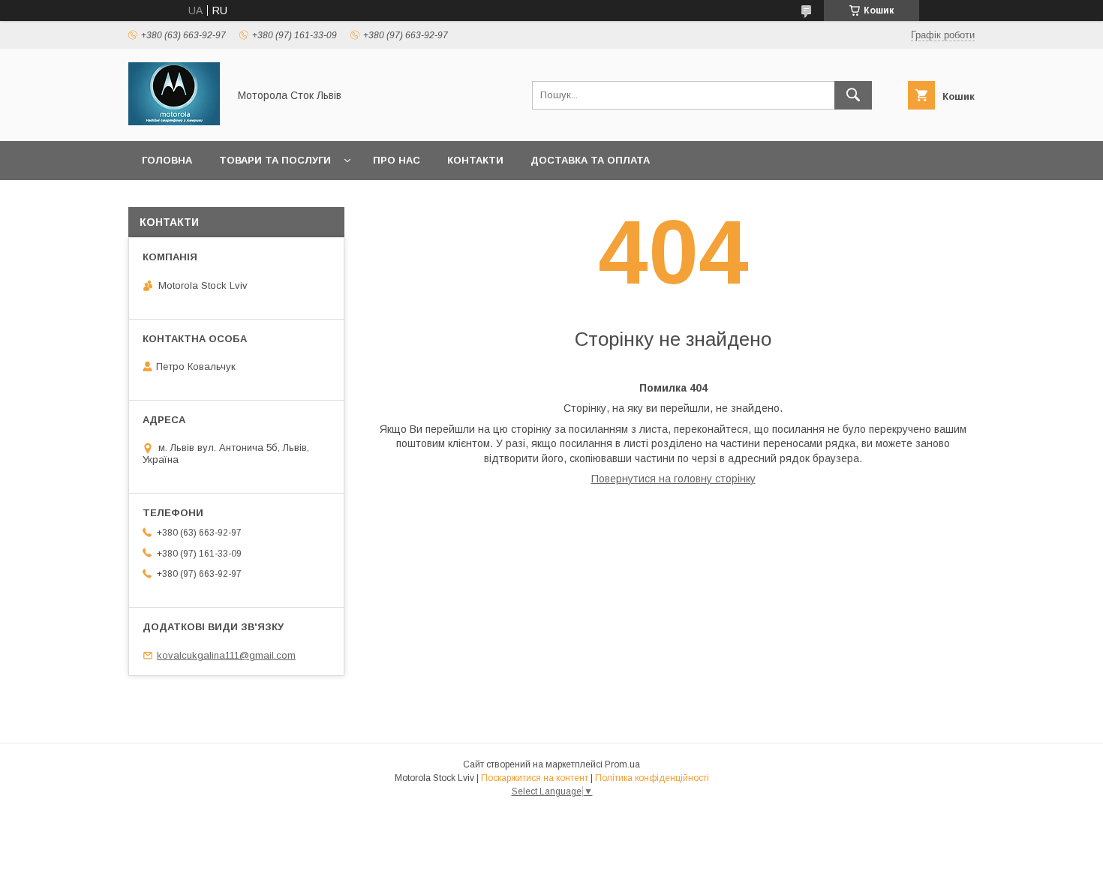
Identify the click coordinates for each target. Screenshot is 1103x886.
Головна (167, 160)
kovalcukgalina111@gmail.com (226, 655)
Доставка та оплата (590, 160)
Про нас (396, 160)
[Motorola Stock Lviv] (174, 122)
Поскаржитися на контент (534, 778)
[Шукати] (853, 95)
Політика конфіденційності (652, 778)
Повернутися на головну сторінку (673, 479)
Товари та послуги (275, 160)
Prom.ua (622, 764)
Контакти (475, 160)
